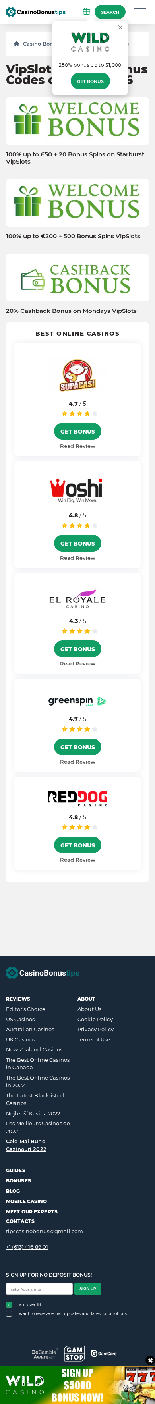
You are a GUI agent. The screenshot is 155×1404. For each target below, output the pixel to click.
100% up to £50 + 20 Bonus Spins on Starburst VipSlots (75, 158)
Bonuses (18, 1181)
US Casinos (20, 1019)
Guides (15, 1170)
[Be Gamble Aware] (45, 1353)
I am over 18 (29, 1304)
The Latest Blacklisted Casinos (35, 1099)
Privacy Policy (96, 1029)
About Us (89, 1009)
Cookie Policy (95, 1019)
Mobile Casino (26, 1201)
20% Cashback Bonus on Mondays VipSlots (71, 310)
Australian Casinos (30, 1029)
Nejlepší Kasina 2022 (33, 1113)
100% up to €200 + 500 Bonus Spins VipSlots (73, 236)
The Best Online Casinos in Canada (38, 1064)
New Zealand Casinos (34, 1049)
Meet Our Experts (32, 1212)
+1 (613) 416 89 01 (27, 1247)
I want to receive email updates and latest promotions (72, 1313)
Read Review (77, 446)
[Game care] (104, 1354)
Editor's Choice (25, 1009)
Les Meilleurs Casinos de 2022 (38, 1127)
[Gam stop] (74, 1354)
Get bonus (90, 81)
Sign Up (87, 1288)
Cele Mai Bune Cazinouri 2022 (26, 1145)
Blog (13, 1191)
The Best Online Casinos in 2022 (38, 1081)
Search (110, 12)
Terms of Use (94, 1039)
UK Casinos (20, 1039)
